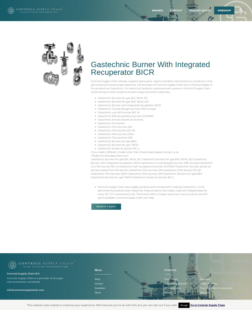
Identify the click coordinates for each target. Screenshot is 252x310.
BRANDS (157, 10)
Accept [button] (184, 305)
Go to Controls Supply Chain (207, 305)
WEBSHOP (224, 10)
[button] (241, 10)
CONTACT (176, 10)
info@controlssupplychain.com (25, 290)
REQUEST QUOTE (200, 10)
